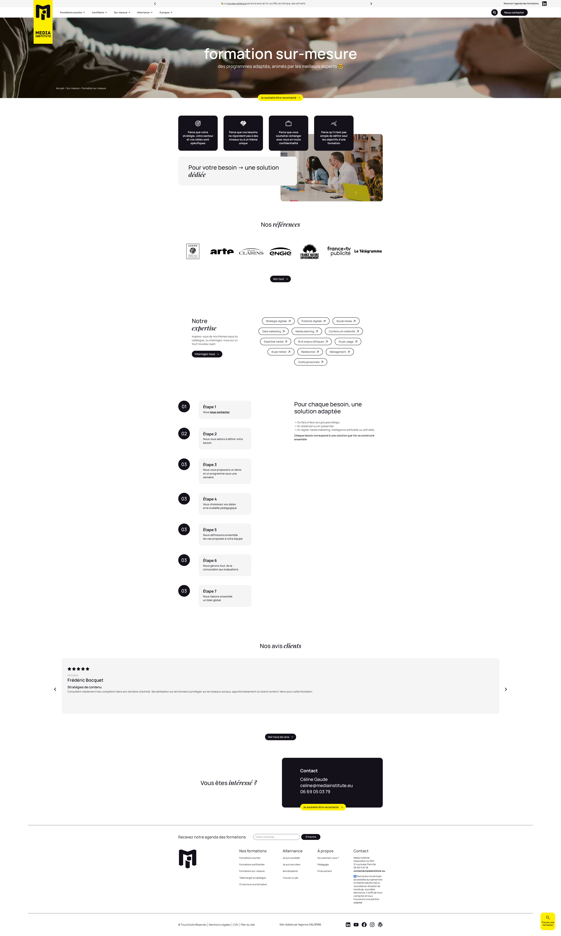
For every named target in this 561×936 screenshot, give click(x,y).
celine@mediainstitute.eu (326, 785)
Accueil (60, 88)
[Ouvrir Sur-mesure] (129, 12)
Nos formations (253, 850)
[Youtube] (356, 924)
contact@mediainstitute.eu (369, 870)
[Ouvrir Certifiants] (106, 12)
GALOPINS (315, 924)
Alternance (292, 850)
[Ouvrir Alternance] (151, 12)
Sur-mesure (72, 88)
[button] (155, 3)
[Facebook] (364, 924)
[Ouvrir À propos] (171, 12)
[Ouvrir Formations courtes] (84, 12)
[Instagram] (372, 924)
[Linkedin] (348, 924)
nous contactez (220, 412)
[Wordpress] (380, 924)
